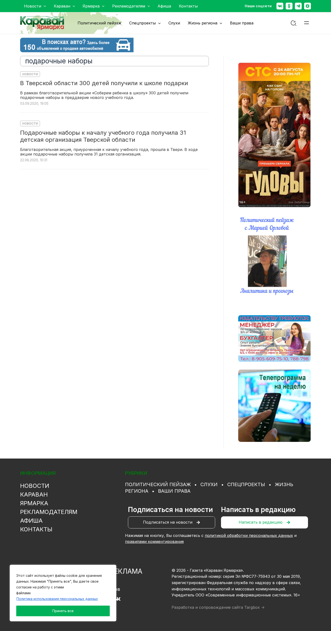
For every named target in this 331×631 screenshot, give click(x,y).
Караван (34, 494)
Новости (30, 74)
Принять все (63, 611)
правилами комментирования (154, 541)
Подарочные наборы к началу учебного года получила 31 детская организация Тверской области (103, 136)
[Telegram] (298, 6)
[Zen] (307, 6)
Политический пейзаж (158, 484)
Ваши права (174, 491)
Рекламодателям (48, 511)
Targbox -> (254, 607)
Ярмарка (34, 503)
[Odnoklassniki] (289, 6)
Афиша (31, 520)
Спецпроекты (246, 484)
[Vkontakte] (279, 6)
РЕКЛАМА (126, 571)
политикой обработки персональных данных (249, 535)
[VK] (118, 599)
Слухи (209, 484)
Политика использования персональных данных (57, 599)
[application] (43, 6)
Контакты (36, 529)
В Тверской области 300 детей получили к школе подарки (104, 83)
